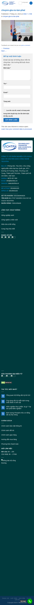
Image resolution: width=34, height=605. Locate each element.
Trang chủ (5, 598)
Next (4, 51)
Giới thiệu (13, 598)
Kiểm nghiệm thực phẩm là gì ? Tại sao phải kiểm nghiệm (18, 407)
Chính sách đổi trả (7, 430)
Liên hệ (17, 600)
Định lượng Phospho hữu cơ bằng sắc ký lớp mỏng (18, 414)
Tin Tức (29, 598)
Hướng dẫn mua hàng (9, 439)
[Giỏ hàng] (31, 3)
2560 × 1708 (27, 14)
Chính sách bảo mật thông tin (11, 426)
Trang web (6, 101)
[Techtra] (8, 3)
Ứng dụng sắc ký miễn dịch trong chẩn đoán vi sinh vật (17, 401)
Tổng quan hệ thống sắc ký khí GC (18, 395)
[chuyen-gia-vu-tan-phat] (17, 30)
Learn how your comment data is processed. (16, 129)
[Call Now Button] (29, 601)
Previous (5, 48)
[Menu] (20, 3)
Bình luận (7, 68)
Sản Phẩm (22, 598)
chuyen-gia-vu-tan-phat (11, 16)
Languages (25, 2)
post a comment (25, 45)
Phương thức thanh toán (9, 444)
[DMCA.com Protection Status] (6, 382)
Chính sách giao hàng (9, 435)
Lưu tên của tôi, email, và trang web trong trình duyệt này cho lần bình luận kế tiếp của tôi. (16, 113)
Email (5, 92)
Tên (5, 83)
